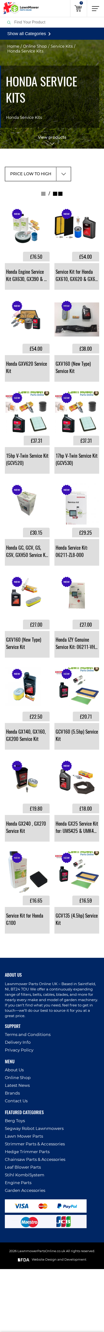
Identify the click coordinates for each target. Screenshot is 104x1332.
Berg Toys (15, 1121)
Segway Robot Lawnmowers (34, 1128)
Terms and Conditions (28, 1035)
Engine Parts (18, 1183)
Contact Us (16, 1101)
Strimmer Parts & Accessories (35, 1144)
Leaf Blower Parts (23, 1167)
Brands (12, 1093)
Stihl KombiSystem (24, 1175)
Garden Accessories (25, 1190)
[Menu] (95, 8)
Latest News (17, 1085)
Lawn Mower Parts (24, 1136)
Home (13, 46)
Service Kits (62, 46)
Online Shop (35, 46)
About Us (14, 1070)
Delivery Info (18, 1042)
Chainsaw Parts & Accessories (35, 1159)
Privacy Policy (19, 1050)
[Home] (19, 8)
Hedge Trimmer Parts (27, 1152)
